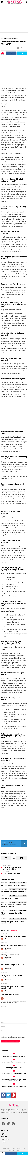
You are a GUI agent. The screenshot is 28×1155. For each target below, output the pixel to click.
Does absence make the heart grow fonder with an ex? (13, 906)
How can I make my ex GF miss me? (13, 892)
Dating (4, 1133)
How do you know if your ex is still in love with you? (13, 922)
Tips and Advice (21, 882)
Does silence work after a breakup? (13, 885)
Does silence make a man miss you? (14, 1073)
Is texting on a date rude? (10, 898)
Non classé (5, 1138)
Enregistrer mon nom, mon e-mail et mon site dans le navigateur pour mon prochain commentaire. (14, 1037)
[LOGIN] (26, 2)
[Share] (11, 1153)
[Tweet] (22, 1153)
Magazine (12, 882)
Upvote (6, 858)
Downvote (21, 858)
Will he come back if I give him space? (11, 914)
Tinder (4, 1141)
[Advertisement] (14, 18)
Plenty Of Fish (5, 1139)
